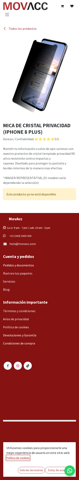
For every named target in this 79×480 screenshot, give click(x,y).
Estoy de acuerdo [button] (59, 470)
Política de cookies (18, 458)
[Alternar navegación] (7, 14)
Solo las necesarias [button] (31, 470)
